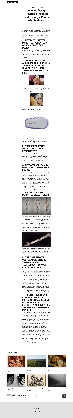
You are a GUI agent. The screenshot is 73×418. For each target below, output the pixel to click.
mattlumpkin (34, 411)
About (55, 2)
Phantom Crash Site (31, 368)
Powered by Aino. (38, 411)
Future (40, 7)
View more (63, 352)
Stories (64, 2)
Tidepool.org (39, 186)
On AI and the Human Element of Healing (56, 368)
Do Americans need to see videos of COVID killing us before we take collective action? (49, 395)
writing (42, 7)
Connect (59, 2)
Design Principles (10, 388)
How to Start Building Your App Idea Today (20, 395)
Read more (8, 371)
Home (47, 2)
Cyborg (30, 7)
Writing (51, 2)
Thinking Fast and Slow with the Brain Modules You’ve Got (55, 389)
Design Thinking (35, 7)
